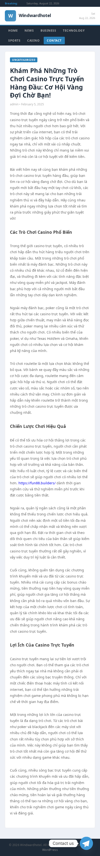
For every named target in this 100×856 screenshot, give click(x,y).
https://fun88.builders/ (37, 483)
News (29, 30)
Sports (14, 40)
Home (13, 30)
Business (48, 30)
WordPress (50, 850)
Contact (54, 40)
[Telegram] (86, 843)
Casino (33, 40)
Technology (73, 30)
